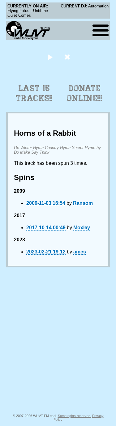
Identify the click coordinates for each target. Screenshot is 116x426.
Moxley (81, 227)
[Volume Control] (68, 57)
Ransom (83, 203)
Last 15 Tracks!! (34, 93)
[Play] (50, 57)
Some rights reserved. (74, 416)
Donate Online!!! (84, 93)
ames (79, 251)
